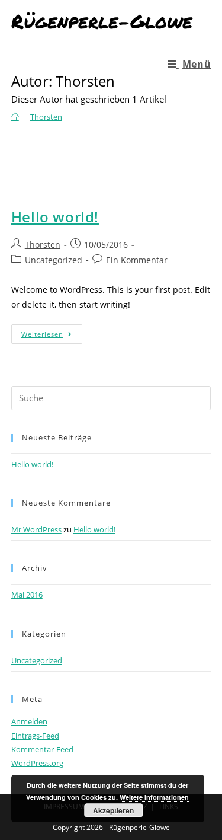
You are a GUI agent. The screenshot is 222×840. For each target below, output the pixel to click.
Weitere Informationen (154, 797)
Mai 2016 (27, 594)
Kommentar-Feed (42, 749)
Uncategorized (53, 260)
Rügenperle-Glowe (101, 20)
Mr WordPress (36, 529)
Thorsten (42, 244)
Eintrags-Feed (35, 735)
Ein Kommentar (137, 260)
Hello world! (55, 216)
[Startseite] (15, 116)
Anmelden (29, 721)
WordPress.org (37, 763)
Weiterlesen (51, 336)
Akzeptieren (113, 810)
